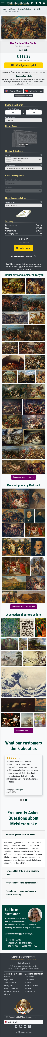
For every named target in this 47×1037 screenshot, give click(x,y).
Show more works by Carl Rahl (23, 606)
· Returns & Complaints (11, 991)
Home (4, 9)
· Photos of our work (31, 986)
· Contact (7, 977)
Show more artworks (23, 730)
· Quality (28, 983)
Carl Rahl (37, 9)
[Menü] (2, 3)
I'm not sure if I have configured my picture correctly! (21, 893)
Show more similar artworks (23, 477)
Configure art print (25, 65)
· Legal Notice (8, 980)
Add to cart (24, 248)
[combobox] (23, 120)
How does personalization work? (20, 834)
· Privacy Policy (8, 986)
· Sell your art (29, 980)
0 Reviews (28, 96)
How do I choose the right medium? (22, 882)
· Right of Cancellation (11, 988)
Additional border (10, 117)
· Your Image (29, 977)
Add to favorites (35, 91)
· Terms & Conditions (10, 983)
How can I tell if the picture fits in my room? (22, 873)
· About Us (7, 994)
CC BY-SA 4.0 (29, 84)
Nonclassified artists (24, 9)
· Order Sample (30, 991)
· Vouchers (28, 988)
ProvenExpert (18, 790)
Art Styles (12, 9)
